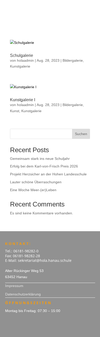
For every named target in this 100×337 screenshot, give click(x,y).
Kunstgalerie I (22, 100)
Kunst (14, 111)
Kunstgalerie (20, 66)
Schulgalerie (21, 55)
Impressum (14, 286)
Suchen (81, 134)
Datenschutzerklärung (23, 294)
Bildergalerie (73, 60)
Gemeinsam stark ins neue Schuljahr (40, 159)
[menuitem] (50, 6)
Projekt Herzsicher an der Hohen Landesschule (48, 174)
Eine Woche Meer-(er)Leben (33, 190)
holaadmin (25, 60)
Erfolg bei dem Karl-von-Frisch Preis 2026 (44, 166)
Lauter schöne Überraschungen (36, 182)
